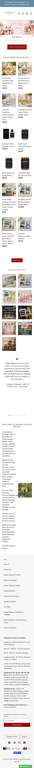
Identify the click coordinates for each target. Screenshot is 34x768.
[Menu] (31, 13)
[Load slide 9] (25, 415)
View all (17, 260)
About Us (7, 570)
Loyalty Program (10, 601)
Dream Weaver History (12, 575)
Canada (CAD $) (11, 736)
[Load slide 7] (21, 415)
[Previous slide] (5, 37)
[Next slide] (29, 37)
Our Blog (7, 607)
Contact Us (26, 766)
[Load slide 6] (21, 37)
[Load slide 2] (14, 37)
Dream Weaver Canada (15, 759)
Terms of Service (10, 628)
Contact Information (11, 596)
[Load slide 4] (17, 37)
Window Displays (10, 580)
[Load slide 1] (12, 37)
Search (6, 564)
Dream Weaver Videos (12, 585)
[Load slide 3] (16, 37)
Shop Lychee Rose (17, 47)
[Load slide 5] (19, 37)
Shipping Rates (9, 591)
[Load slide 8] (23, 415)
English (24, 736)
